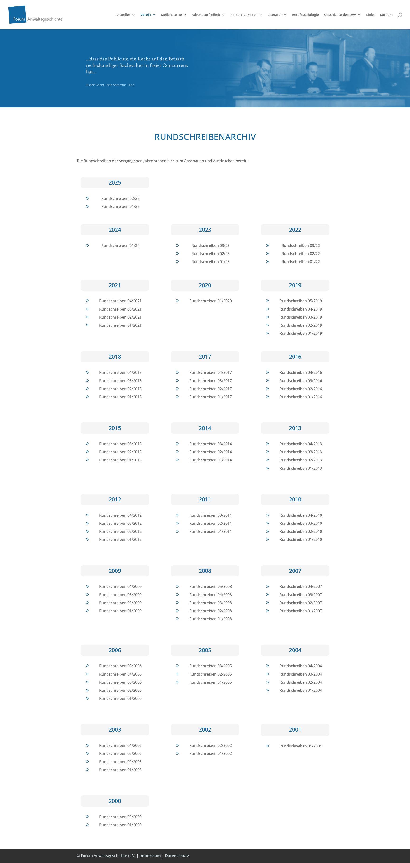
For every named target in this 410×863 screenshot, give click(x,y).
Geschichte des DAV (340, 15)
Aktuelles (123, 15)
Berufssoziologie (305, 15)
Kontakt (386, 15)
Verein (145, 15)
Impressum (150, 855)
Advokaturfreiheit (206, 15)
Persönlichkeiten (244, 15)
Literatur (275, 15)
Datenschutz (177, 855)
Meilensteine (171, 15)
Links (370, 15)
